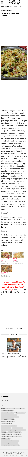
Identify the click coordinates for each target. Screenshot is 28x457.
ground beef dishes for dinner (9, 425)
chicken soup (21, 408)
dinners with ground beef (8, 412)
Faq (16, 455)
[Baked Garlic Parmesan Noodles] (18, 255)
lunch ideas (18, 436)
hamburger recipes (7, 434)
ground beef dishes (7, 423)
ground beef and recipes (8, 419)
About (25, 455)
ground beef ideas (18, 428)
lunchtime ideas (6, 438)
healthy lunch (18, 434)
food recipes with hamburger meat (10, 417)
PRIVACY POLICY (8, 453)
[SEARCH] (26, 2)
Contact (21, 455)
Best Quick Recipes (7, 452)
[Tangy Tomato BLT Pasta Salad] (6, 255)
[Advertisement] (14, 32)
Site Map (12, 455)
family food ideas (21, 412)
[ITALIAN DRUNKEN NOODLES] (6, 268)
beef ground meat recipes (8, 408)
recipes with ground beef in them (10, 443)
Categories (16, 452)
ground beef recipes (7, 430)
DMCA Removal (4, 455)
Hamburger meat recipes (15, 432)
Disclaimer (22, 452)
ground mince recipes (20, 430)
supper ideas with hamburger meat (10, 445)
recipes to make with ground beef (10, 441)
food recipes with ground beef (9, 415)
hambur (4, 432)
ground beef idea (6, 428)
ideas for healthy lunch (7, 436)
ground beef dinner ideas (8, 421)
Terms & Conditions (18, 453)
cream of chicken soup (7, 410)
